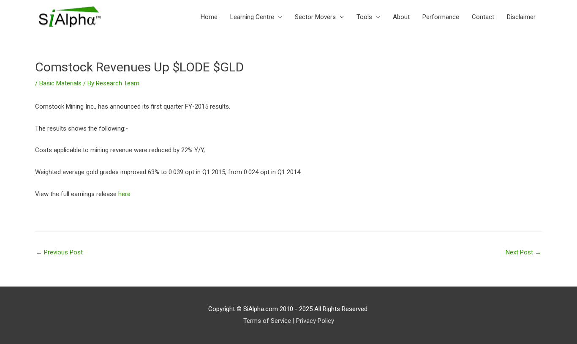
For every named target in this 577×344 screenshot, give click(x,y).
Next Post (523, 252)
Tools (364, 17)
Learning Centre (252, 17)
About (401, 17)
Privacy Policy (315, 321)
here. (125, 194)
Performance (440, 17)
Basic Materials (60, 83)
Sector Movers (315, 17)
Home (209, 17)
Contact (483, 17)
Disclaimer (521, 17)
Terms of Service (267, 321)
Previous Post (59, 252)
